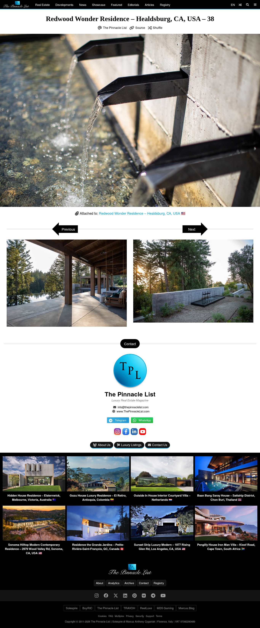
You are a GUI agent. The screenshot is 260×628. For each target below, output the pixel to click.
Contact (144, 583)
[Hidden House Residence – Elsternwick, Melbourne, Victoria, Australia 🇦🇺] (34, 490)
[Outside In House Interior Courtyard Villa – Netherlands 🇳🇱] (162, 490)
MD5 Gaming (165, 608)
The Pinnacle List (115, 27)
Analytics (114, 583)
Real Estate (42, 5)
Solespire (71, 608)
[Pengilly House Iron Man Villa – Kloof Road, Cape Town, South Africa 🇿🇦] (226, 539)
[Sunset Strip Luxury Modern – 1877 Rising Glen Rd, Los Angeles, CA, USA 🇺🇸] (162, 539)
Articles (149, 5)
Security (140, 616)
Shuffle (157, 27)
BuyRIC (87, 608)
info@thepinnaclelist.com (133, 407)
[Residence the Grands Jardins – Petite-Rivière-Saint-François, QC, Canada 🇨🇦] (98, 539)
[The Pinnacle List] (130, 569)
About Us (104, 445)
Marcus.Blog (186, 608)
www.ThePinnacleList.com (133, 411)
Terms (159, 616)
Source (140, 27)
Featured (116, 5)
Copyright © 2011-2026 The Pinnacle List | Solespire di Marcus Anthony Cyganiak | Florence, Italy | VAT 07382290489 (130, 621)
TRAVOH (129, 608)
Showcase (98, 5)
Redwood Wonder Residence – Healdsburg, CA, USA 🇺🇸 (142, 213)
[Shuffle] (240, 4)
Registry (165, 5)
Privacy (130, 616)
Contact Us (159, 445)
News (82, 5)
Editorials (133, 5)
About (99, 583)
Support (150, 616)
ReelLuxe (146, 608)
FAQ (110, 616)
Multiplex (119, 616)
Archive (129, 583)
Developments (64, 5)
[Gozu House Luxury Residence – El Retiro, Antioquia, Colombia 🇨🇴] (98, 490)
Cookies (102, 616)
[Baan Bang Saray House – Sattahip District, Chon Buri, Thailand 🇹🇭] (226, 490)
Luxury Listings (131, 445)
